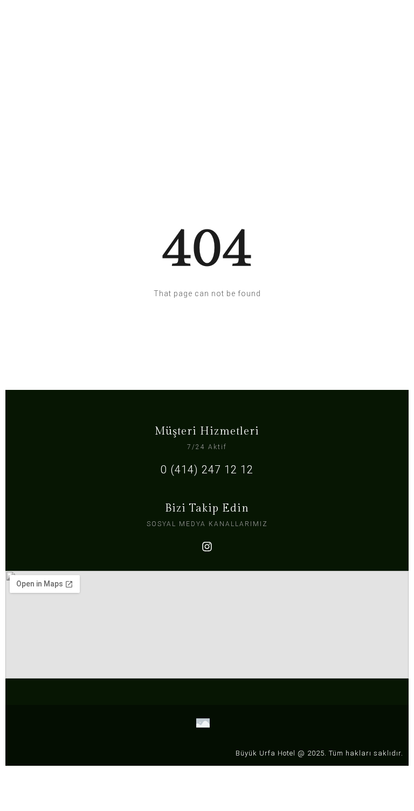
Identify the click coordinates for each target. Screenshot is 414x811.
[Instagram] (207, 546)
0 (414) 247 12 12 (207, 469)
